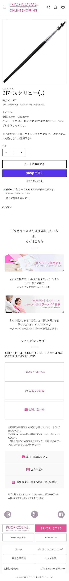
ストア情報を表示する (17, 198)
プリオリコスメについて (50, 549)
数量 (4, 146)
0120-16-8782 (36, 390)
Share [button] (9, 206)
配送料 (14, 105)
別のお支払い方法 (34, 181)
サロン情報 (50, 558)
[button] (4, 7)
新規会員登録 (19, 558)
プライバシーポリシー (52, 568)
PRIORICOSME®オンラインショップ (37, 577)
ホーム (18, 549)
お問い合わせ (37, 409)
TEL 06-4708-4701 (34, 371)
